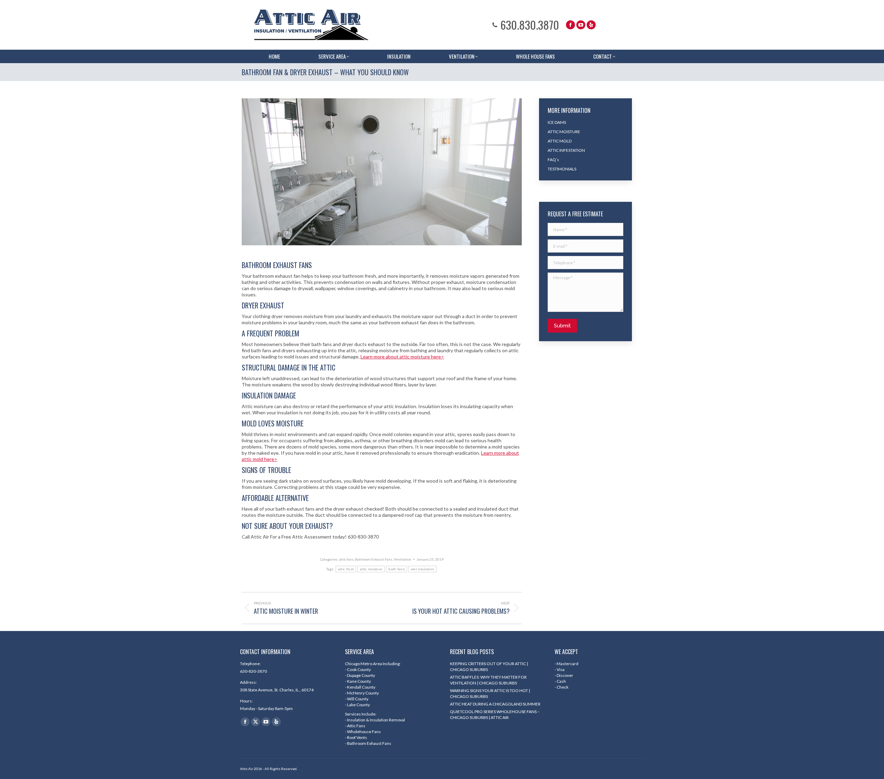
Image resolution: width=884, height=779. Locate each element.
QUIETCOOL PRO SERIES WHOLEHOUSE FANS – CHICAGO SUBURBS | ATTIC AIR (495, 714)
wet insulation (422, 569)
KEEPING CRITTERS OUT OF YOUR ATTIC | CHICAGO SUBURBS (489, 666)
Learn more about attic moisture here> (402, 356)
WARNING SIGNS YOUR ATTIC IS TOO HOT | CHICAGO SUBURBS (490, 693)
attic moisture (371, 569)
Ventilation (402, 559)
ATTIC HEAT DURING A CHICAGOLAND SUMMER (495, 704)
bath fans (396, 569)
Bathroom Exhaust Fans (373, 559)
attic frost (346, 569)
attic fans (346, 559)
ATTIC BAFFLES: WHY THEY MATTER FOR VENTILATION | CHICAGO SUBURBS (488, 680)
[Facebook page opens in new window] (570, 24)
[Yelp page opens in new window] (591, 24)
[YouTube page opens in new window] (580, 24)
